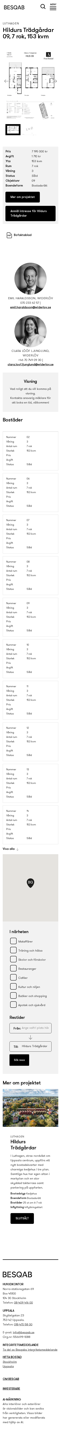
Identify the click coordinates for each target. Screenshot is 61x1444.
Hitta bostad (12, 1357)
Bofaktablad (23, 235)
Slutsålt (22, 1218)
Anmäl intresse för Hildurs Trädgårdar (29, 213)
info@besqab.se (23, 1332)
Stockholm (10, 1362)
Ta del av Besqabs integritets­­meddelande (30, 1350)
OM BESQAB (11, 1379)
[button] (53, 7)
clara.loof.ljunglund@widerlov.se (31, 364)
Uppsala (8, 1366)
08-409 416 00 (23, 1302)
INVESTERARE (11, 1389)
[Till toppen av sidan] (54, 1250)
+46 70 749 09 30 (29, 360)
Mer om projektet (23, 197)
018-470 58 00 (23, 1324)
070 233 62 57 (29, 303)
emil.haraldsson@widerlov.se (30, 307)
